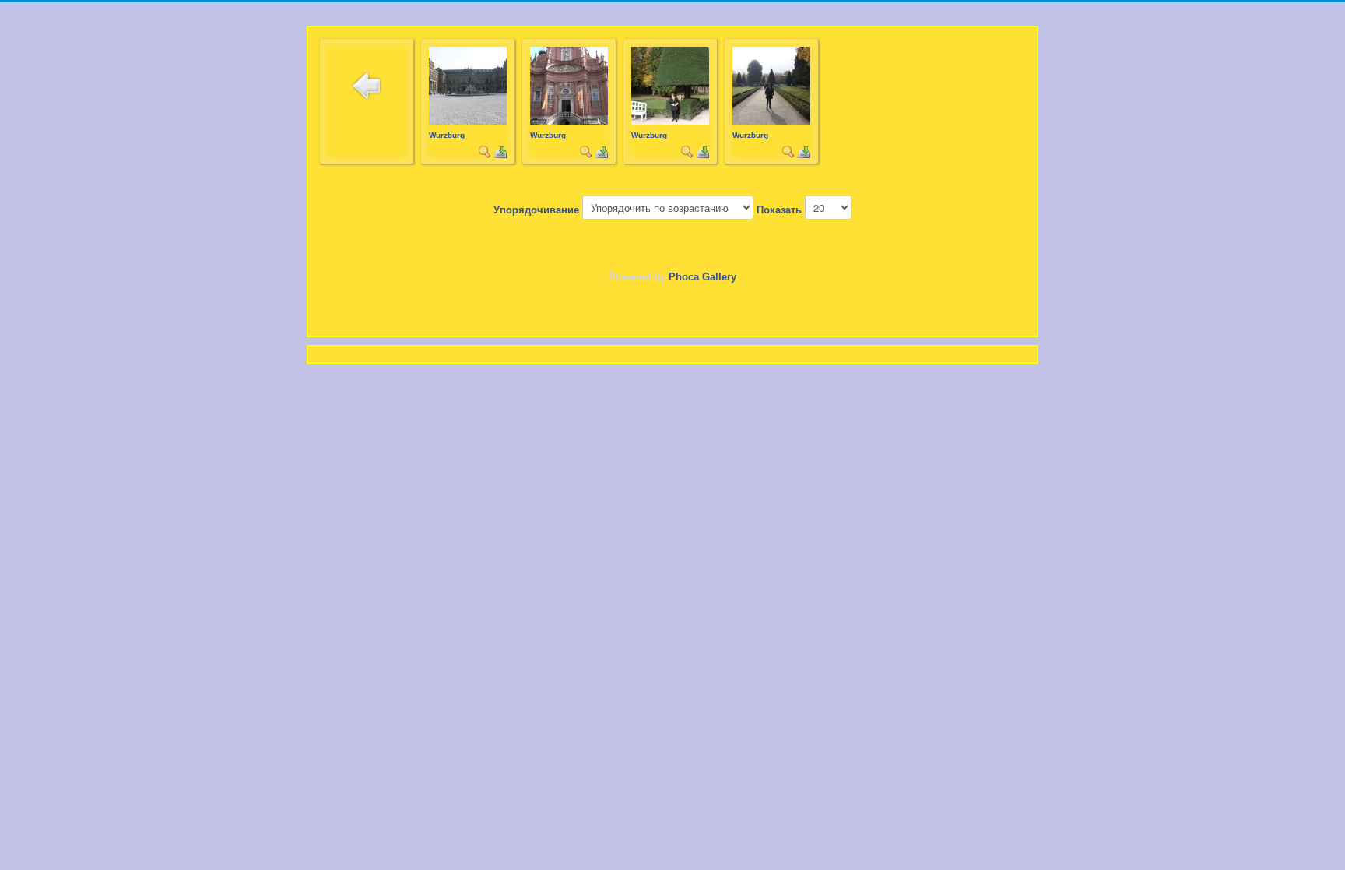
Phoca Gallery (702, 277)
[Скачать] (500, 151)
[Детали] (485, 151)
